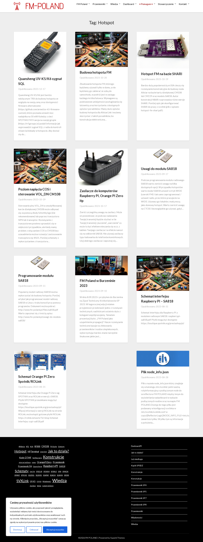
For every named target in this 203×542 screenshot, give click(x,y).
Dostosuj (17, 529)
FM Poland (82, 4)
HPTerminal (33, 451)
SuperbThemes (117, 537)
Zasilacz (33, 486)
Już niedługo (137, 459)
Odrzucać (34, 529)
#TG (27, 446)
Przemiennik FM (25, 466)
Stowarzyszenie (166, 4)
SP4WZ (17, 475)
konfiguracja (37, 458)
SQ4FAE (46, 475)
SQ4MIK (60, 475)
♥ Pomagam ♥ (146, 4)
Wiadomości (47, 481)
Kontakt (183, 4)
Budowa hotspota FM (95, 72)
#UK (31, 446)
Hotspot (20, 451)
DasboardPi (136, 446)
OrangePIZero (44, 462)
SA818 (62, 466)
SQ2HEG (39, 475)
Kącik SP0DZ (137, 465)
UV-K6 (39, 481)
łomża (39, 486)
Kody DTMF (25, 457)
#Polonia (22, 446)
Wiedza (114, 4)
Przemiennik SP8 (139, 504)
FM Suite (53, 446)
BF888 (37, 446)
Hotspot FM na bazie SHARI (161, 74)
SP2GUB (39, 471)
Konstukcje (136, 478)
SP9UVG (24, 475)
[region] (38, 517)
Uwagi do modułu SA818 (159, 169)
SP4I (59, 471)
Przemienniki (99, 4)
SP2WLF (54, 471)
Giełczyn (61, 446)
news (34, 462)
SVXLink (22, 481)
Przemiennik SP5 (139, 491)
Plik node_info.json (155, 372)
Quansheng (37, 466)
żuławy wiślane (47, 486)
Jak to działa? (58, 451)
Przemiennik (58, 462)
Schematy (22, 471)
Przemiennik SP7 (139, 498)
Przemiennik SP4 (139, 485)
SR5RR (66, 475)
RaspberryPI (50, 466)
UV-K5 (33, 481)
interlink (43, 452)
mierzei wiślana (25, 462)
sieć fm (32, 471)
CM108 (45, 446)
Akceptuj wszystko (55, 529)
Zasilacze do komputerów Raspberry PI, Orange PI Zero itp (101, 196)
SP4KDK (65, 471)
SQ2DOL (31, 475)
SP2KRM (46, 471)
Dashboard (128, 4)
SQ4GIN (53, 475)
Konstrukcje (53, 457)
